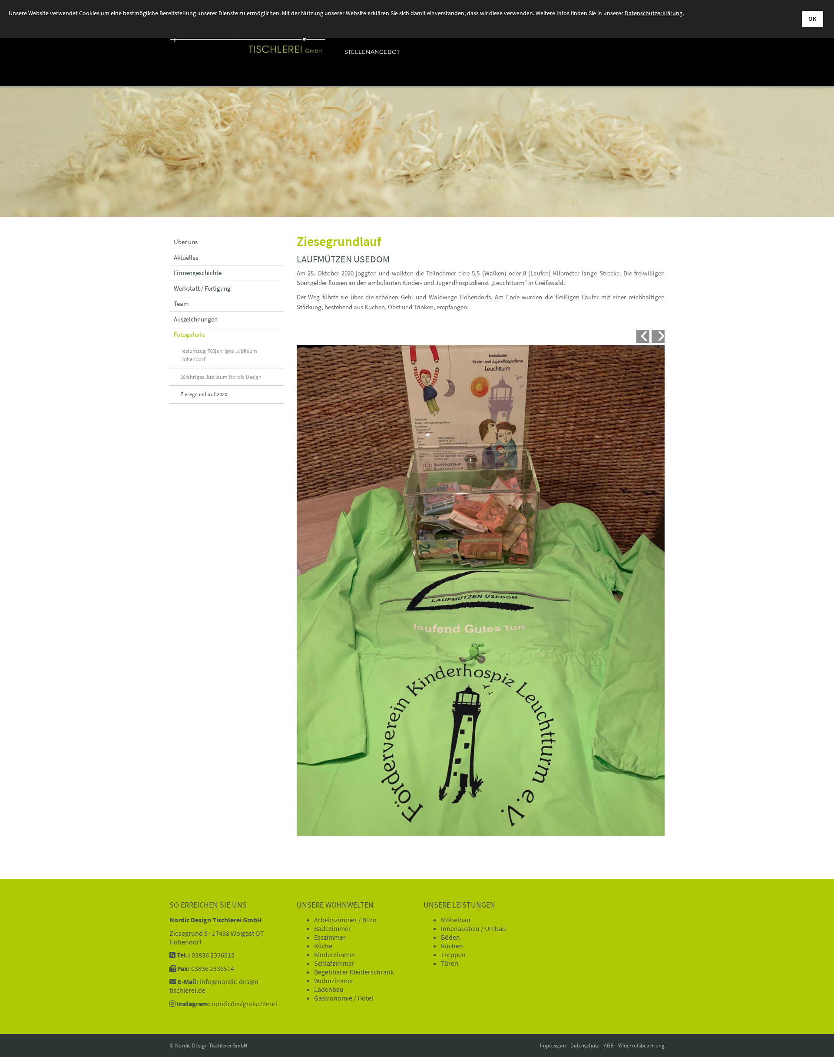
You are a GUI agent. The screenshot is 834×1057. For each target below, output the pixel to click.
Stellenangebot (372, 51)
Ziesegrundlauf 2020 (203, 394)
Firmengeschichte (198, 272)
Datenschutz (584, 1045)
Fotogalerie (189, 334)
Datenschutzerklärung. (654, 13)
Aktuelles (186, 257)
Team (181, 303)
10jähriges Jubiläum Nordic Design (220, 377)
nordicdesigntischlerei (244, 1003)
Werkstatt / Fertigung (202, 288)
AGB (609, 1045)
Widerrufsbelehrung (641, 1045)
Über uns (186, 242)
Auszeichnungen (196, 319)
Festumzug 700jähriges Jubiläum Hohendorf (218, 355)
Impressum (553, 1045)
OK (812, 19)
